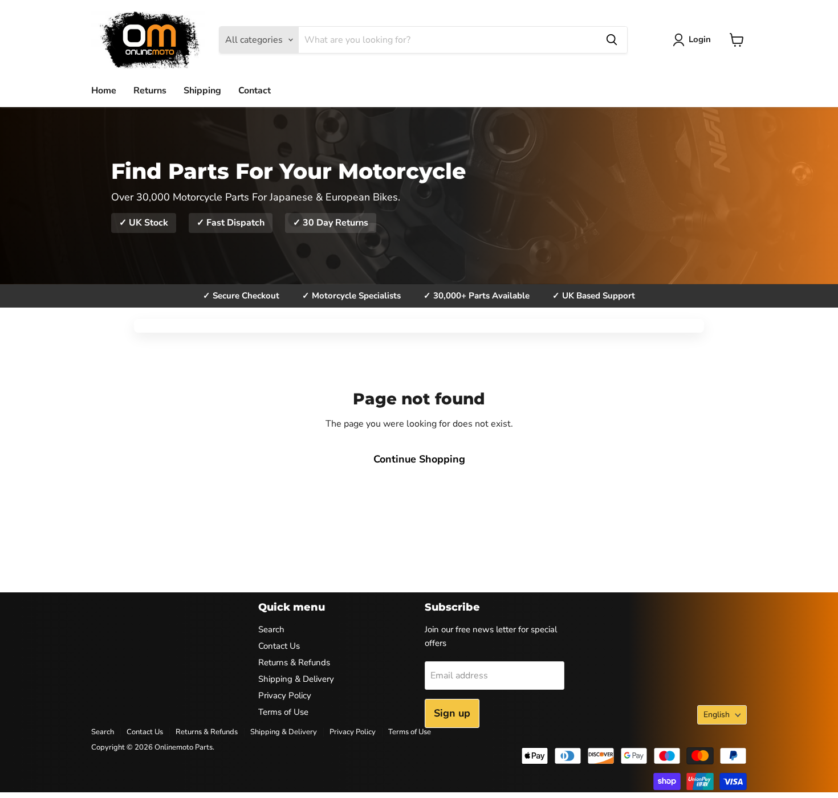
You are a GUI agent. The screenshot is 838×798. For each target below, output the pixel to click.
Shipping (202, 90)
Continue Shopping (419, 459)
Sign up (452, 713)
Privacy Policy (284, 695)
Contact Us (279, 646)
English (716, 714)
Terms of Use (283, 712)
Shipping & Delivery (296, 679)
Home (103, 90)
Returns (149, 90)
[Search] (611, 40)
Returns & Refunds (294, 662)
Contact (254, 90)
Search (271, 629)
